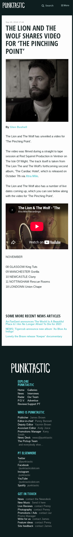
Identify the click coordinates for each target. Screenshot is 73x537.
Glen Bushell (18, 127)
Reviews (22, 404)
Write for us (33, 518)
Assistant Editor (34, 428)
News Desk (35, 437)
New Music (32, 502)
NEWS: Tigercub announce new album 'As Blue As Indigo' (36, 330)
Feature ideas (34, 522)
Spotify (28, 485)
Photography (34, 509)
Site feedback (35, 526)
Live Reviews (34, 506)
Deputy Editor (34, 424)
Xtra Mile (32, 176)
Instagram (24, 473)
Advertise (32, 400)
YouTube (29, 480)
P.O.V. (21, 400)
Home (21, 390)
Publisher (31, 417)
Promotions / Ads (35, 514)
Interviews (33, 393)
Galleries (32, 390)
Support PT (33, 404)
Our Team (33, 397)
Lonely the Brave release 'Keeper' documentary (34, 336)
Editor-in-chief (35, 421)
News (21, 393)
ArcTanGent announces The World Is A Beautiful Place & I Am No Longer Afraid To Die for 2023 (35, 323)
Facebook (29, 467)
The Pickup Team (28, 441)
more (66, 5)
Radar (21, 397)
